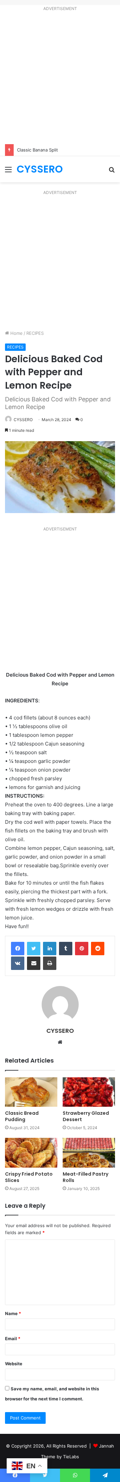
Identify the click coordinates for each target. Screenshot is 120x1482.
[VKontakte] (17, 963)
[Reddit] (97, 948)
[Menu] (8, 171)
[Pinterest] (81, 948)
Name (13, 1313)
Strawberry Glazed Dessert (86, 1116)
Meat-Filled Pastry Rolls (85, 1177)
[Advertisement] (60, 79)
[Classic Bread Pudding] (31, 1092)
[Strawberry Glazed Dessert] (89, 1092)
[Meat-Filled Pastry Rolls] (89, 1153)
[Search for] (111, 171)
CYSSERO (23, 419)
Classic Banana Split (37, 150)
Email (12, 1338)
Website (13, 1363)
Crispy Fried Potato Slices (29, 1177)
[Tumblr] (65, 948)
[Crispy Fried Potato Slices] (31, 1153)
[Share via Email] (33, 963)
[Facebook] (17, 948)
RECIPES (35, 333)
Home (16, 333)
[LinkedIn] (49, 948)
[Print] (49, 963)
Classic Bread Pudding (22, 1116)
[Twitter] (33, 948)
